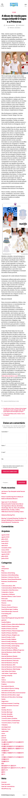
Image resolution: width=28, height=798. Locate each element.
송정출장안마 (5, 750)
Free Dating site (6, 613)
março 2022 (5, 550)
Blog (2, 570)
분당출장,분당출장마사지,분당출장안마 (12, 746)
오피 (2, 755)
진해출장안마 (5, 759)
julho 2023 (4, 539)
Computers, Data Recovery (9, 590)
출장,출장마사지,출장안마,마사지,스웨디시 (13, 767)
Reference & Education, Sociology (11, 697)
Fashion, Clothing (6, 600)
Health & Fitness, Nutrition (9, 633)
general (3, 620)
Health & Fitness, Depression (10, 626)
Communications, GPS (8, 585)
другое (3, 735)
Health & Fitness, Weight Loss (10, 635)
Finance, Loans (6, 605)
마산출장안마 (5, 744)
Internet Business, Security (9, 662)
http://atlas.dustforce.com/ (10, 376)
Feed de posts (5, 784)
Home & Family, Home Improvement (12, 643)
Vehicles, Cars (5, 729)
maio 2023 (4, 543)
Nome (3, 445)
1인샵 (3, 566)
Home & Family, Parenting (9, 648)
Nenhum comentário (15, 27)
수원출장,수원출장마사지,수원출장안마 (12, 752)
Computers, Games (7, 592)
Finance (3, 603)
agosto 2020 (5, 554)
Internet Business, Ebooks (9, 656)
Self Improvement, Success (9, 705)
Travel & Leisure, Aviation (9, 718)
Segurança (4, 701)
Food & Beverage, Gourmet (9, 611)
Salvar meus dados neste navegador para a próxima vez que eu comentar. (13, 466)
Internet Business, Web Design (10, 669)
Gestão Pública (6, 622)
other (14, 12)
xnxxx (3, 733)
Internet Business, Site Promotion (11, 667)
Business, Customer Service (10, 577)
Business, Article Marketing (9, 575)
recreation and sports (8, 690)
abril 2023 (4, 545)
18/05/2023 (21, 25)
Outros (3, 680)
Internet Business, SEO (8, 665)
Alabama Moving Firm (8, 515)
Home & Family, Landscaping (10, 646)
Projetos (4, 684)
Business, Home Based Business (11, 579)
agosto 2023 (5, 537)
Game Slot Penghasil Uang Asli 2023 (12, 618)
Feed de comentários (8, 786)
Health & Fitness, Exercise (9, 628)
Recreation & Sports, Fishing (10, 688)
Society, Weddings (7, 716)
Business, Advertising (8, 573)
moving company (6, 675)
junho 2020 (4, 558)
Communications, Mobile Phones (11, 588)
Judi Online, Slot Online (8, 671)
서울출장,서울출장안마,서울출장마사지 (12, 748)
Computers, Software (8, 594)
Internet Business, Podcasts (10, 660)
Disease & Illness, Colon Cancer (11, 596)
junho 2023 (4, 541)
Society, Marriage (6, 712)
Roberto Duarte (10, 795)
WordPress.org (6, 788)
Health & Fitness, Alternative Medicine (13, 624)
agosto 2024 (5, 535)
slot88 (3, 707)
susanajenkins (11, 25)
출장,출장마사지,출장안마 (8, 765)
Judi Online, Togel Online (9, 673)
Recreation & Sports (7, 686)
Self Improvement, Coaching (10, 703)
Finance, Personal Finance (9, 607)
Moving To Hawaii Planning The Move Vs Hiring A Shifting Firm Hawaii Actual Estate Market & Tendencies (13, 520)
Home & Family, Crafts (8, 637)
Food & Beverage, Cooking (9, 609)
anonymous (5, 568)
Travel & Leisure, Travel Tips (10, 722)
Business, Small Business (9, 581)
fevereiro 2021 (6, 552)
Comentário (4, 431)
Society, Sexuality (6, 714)
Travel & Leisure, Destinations (10, 720)
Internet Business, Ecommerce (10, 658)
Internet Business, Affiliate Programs (12, 650)
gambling (4, 615)
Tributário (4, 725)
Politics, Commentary (8, 682)
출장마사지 (4, 770)
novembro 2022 (6, 547)
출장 (2, 763)
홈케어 (3, 772)
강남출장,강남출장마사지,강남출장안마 (12, 742)
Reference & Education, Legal (10, 695)
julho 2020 (4, 556)
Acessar (4, 782)
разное (3, 737)
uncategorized (6, 727)
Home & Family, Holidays (9, 641)
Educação (4, 598)
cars (2, 583)
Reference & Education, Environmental (13, 692)
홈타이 (3, 774)
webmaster (5, 731)
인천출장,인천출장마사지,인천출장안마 (12, 757)
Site (2, 459)
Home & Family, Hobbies (8, 639)
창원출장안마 (5, 761)
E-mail (3, 452)
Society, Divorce (6, 710)
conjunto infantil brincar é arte (11, 401)
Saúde (3, 699)
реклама (4, 740)
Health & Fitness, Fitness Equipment (12, 630)
